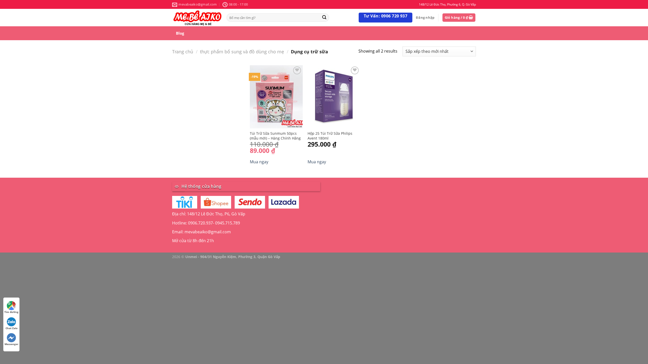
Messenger (11, 344)
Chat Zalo (11, 328)
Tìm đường (11, 312)
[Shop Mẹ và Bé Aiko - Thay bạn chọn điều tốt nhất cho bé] (197, 17)
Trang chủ (182, 51)
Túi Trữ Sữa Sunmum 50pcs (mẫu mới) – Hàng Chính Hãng (275, 136)
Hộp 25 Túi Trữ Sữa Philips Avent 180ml (330, 136)
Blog (180, 33)
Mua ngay (259, 162)
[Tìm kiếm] (324, 17)
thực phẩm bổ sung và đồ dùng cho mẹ (242, 51)
